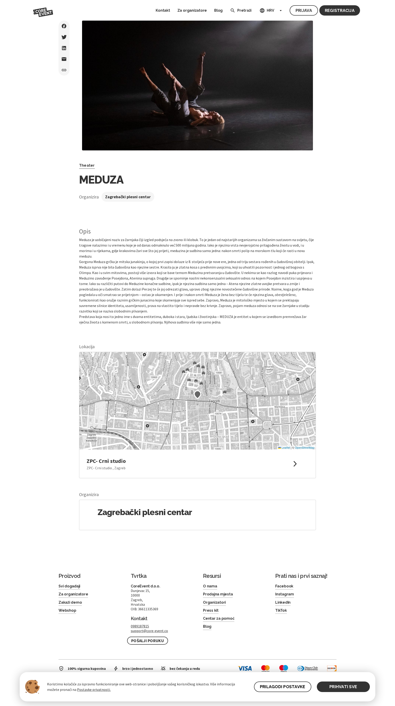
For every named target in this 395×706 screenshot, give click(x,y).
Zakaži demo (70, 602)
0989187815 (140, 626)
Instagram (284, 594)
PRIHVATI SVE (343, 686)
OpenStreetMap (305, 447)
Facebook (284, 586)
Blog (218, 10)
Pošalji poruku (147, 640)
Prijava (304, 10)
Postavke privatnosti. (94, 689)
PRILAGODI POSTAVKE (282, 686)
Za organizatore (192, 10)
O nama (210, 586)
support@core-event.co (149, 630)
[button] (197, 394)
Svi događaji (69, 586)
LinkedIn (283, 602)
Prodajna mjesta (218, 594)
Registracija (340, 10)
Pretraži (244, 10)
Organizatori (214, 602)
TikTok (281, 610)
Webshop (67, 610)
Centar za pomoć (218, 618)
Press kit (211, 610)
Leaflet (285, 447)
